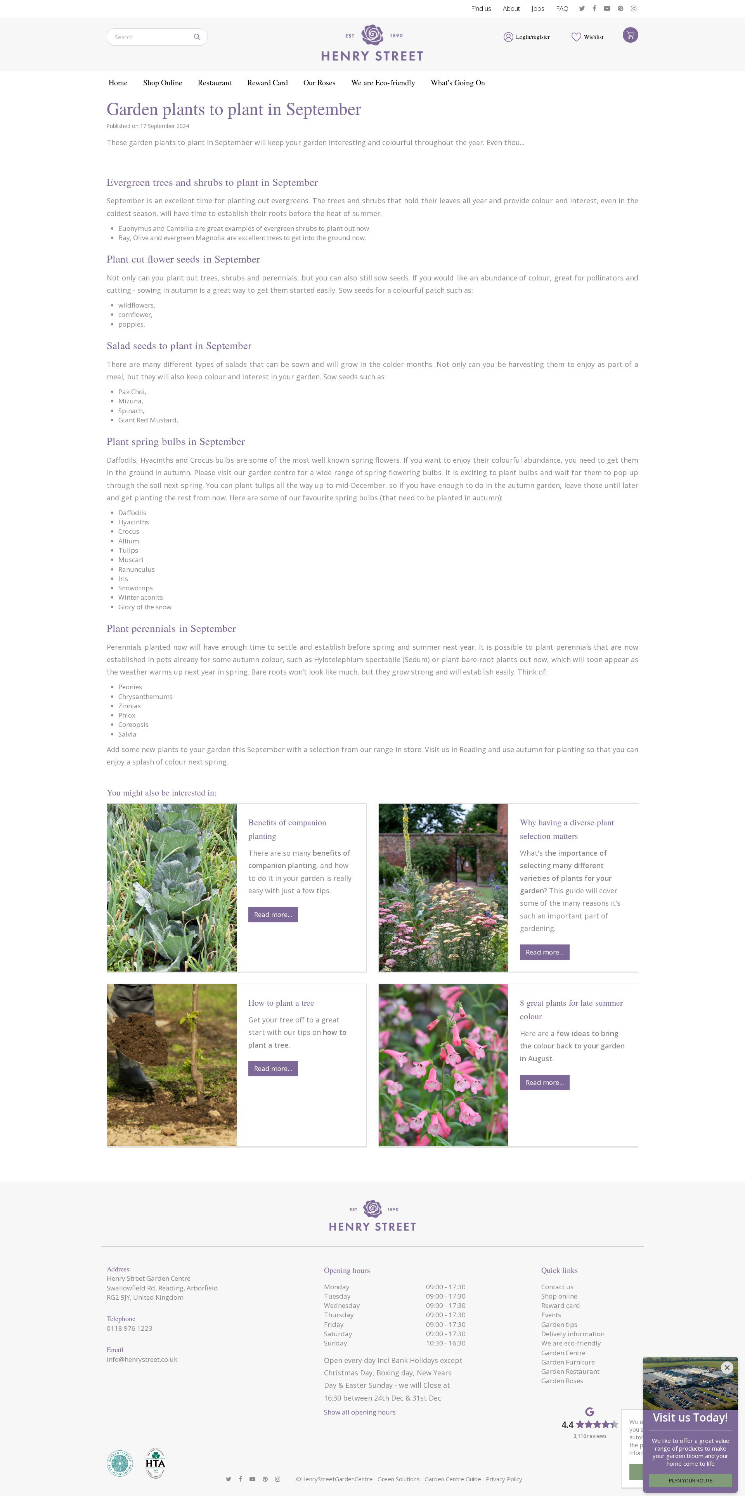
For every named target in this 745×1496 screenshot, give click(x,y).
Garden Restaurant (570, 1371)
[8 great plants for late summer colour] (443, 1065)
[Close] (727, 1367)
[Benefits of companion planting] (172, 888)
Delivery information (573, 1333)
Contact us (557, 1286)
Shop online (559, 1296)
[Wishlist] (576, 37)
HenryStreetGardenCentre (337, 1479)
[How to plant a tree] (172, 1065)
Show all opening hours (360, 1412)
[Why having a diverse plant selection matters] (443, 888)
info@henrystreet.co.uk (142, 1359)
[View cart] (630, 35)
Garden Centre (563, 1352)
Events (551, 1314)
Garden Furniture (568, 1362)
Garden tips (559, 1324)
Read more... (273, 914)
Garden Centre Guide (452, 1479)
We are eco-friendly (571, 1343)
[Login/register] (508, 37)
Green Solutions (399, 1479)
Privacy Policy (504, 1479)
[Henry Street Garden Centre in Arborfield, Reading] (372, 44)
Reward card (560, 1305)
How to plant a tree (281, 1002)
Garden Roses (562, 1380)
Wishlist (593, 37)
